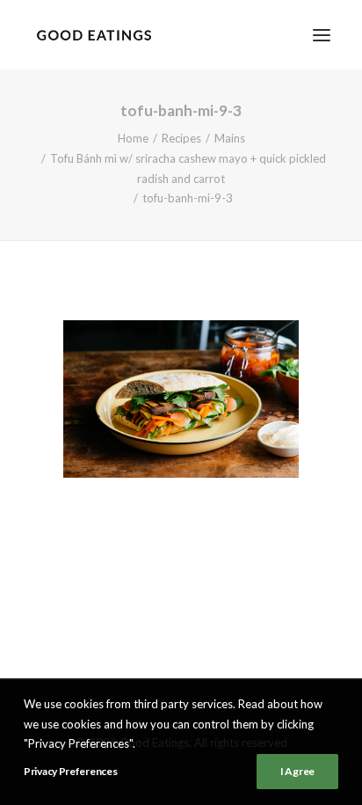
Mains (229, 138)
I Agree (297, 771)
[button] (321, 35)
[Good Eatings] (94, 35)
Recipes (181, 138)
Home (133, 138)
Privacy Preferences (70, 771)
